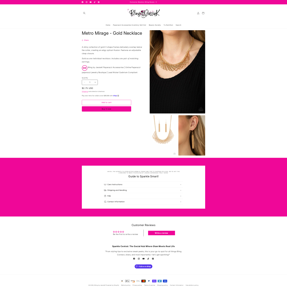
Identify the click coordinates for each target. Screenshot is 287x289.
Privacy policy (137, 285)
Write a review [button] (161, 233)
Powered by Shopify (112, 285)
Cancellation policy (192, 285)
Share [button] (86, 40)
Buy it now (106, 109)
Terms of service (149, 285)
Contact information (176, 285)
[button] (84, 13)
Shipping (85, 91)
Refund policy (125, 285)
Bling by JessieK (99, 285)
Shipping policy (162, 285)
